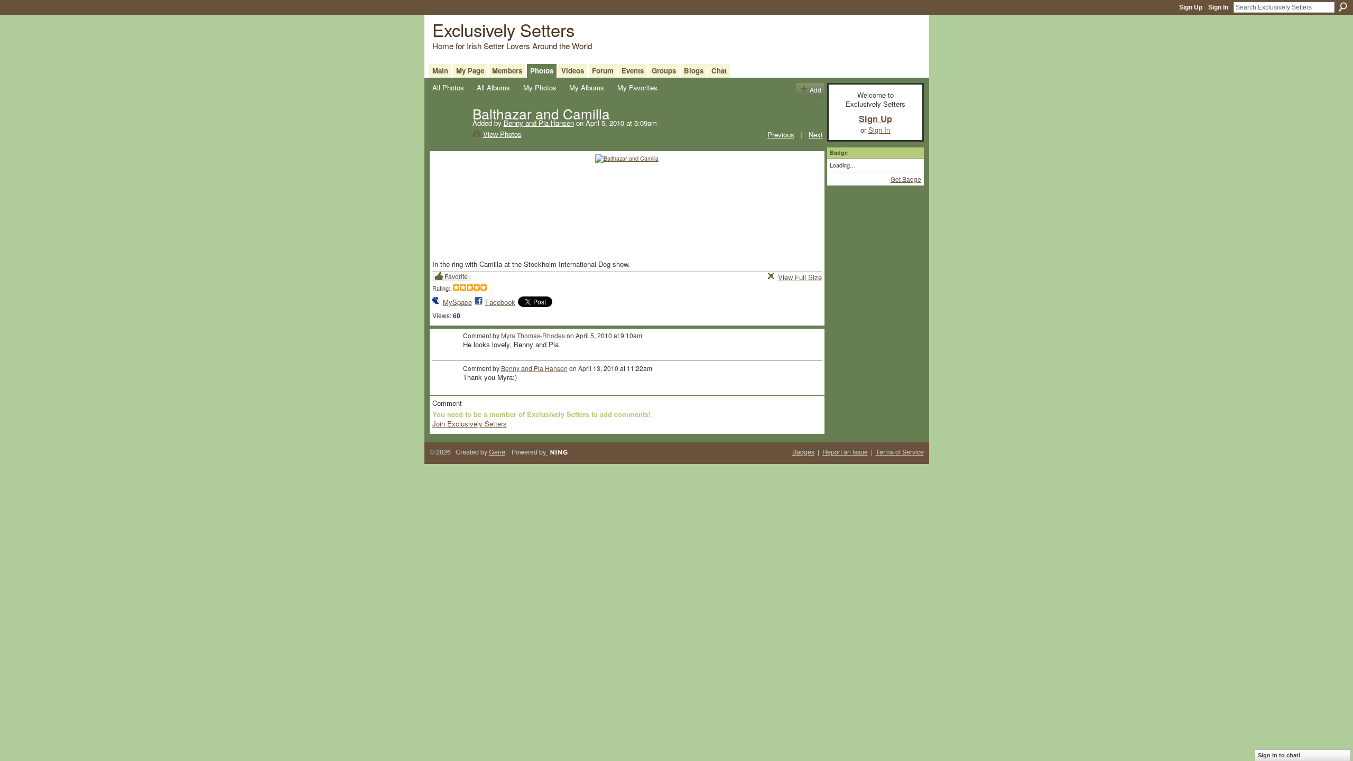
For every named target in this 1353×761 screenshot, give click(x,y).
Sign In (1218, 7)
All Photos (448, 87)
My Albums (586, 87)
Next (816, 134)
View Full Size (800, 277)
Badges (803, 452)
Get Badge (906, 178)
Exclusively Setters (503, 29)
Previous (780, 134)
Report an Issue (845, 452)
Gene (497, 452)
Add (815, 89)
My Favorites (637, 87)
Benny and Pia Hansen (539, 123)
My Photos (540, 87)
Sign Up (1190, 7)
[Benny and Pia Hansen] (449, 135)
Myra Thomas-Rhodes (533, 335)
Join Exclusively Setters (469, 424)
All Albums (493, 87)
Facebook (500, 302)
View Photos (502, 134)
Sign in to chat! (1279, 755)
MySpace (457, 302)
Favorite (456, 276)
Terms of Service (900, 452)
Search (1343, 7)
